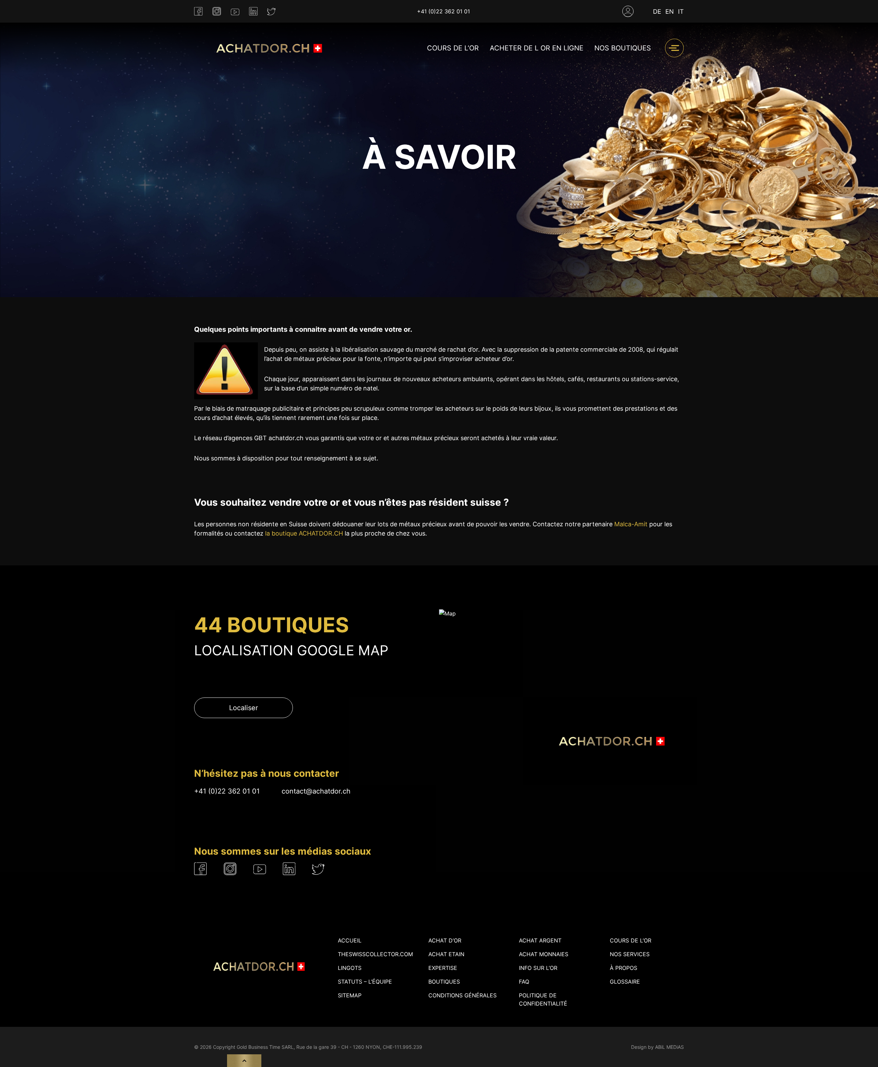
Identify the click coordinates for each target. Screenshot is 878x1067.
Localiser (243, 708)
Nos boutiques (622, 48)
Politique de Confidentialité (543, 999)
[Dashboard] (628, 11)
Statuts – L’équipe (365, 981)
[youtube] (235, 11)
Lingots (349, 967)
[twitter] (271, 11)
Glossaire (625, 981)
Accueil (349, 940)
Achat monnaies (543, 954)
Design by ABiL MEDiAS (657, 1047)
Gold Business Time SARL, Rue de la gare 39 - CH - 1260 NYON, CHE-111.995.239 (329, 1047)
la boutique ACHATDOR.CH (304, 533)
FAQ (524, 981)
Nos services (630, 954)
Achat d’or (444, 940)
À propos (623, 967)
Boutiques (444, 981)
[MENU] (674, 48)
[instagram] (216, 11)
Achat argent (540, 940)
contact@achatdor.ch (316, 791)
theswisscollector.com (375, 954)
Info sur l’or (538, 967)
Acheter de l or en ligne (536, 48)
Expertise (442, 967)
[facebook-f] (198, 11)
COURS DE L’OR (453, 48)
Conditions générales (462, 995)
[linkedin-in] (253, 11)
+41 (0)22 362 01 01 (443, 11)
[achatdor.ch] (267, 48)
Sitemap (349, 995)
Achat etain (446, 954)
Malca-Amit (631, 524)
